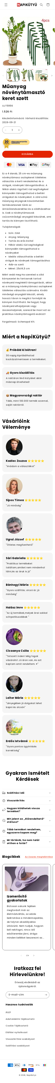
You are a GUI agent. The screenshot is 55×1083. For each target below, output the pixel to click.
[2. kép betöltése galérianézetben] (27, 75)
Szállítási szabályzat (18, 1045)
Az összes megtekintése (39, 856)
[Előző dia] (3, 75)
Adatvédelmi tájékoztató (20, 1019)
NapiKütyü (31, 1075)
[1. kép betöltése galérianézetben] (13, 75)
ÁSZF (8, 1012)
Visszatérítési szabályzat (20, 1039)
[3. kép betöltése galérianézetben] (41, 75)
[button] (6, 4)
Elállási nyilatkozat (17, 1032)
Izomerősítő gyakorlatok (17, 898)
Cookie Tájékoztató (17, 1025)
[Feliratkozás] (46, 994)
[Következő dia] (52, 75)
